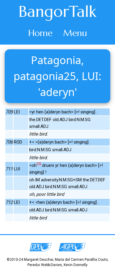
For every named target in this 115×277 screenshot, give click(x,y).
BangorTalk (57, 11)
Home (40, 32)
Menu (75, 32)
